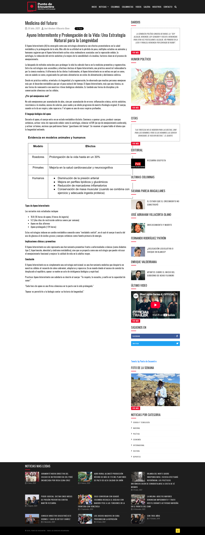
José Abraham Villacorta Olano (56, 28)
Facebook (136, 336)
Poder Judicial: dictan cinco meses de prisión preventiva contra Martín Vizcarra (56, 499)
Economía (137, 439)
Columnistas (127, 6)
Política (136, 434)
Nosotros (156, 6)
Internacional (138, 445)
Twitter (135, 343)
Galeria (147, 6)
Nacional (136, 428)
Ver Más (135, 52)
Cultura (136, 451)
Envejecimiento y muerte (159, 224)
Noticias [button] (103, 6)
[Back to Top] (178, 531)
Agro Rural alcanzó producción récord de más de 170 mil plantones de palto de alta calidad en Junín (110, 477)
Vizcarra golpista (156, 160)
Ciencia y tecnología (141, 422)
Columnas (115, 6)
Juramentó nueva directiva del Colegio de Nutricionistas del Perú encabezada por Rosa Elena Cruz (57, 477)
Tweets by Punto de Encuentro (143, 361)
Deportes (137, 457)
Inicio (95, 6)
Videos (138, 6)
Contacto (168, 6)
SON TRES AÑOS (153, 515)
